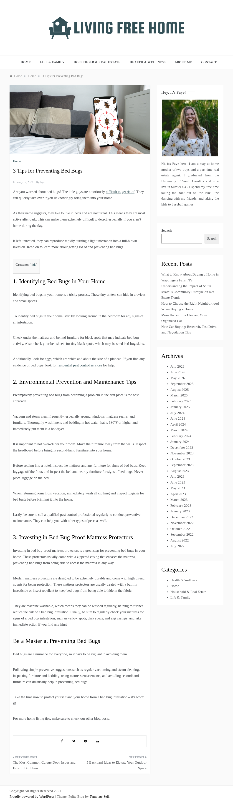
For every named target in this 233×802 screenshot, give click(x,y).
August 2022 (179, 540)
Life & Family (52, 62)
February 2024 (180, 436)
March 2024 (179, 430)
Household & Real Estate (97, 62)
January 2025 (180, 407)
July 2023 (177, 476)
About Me (183, 62)
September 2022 (182, 534)
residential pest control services (80, 365)
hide (33, 264)
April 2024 (178, 424)
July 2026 (177, 366)
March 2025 (179, 395)
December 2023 (181, 447)
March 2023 (179, 499)
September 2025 (182, 384)
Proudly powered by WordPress (32, 796)
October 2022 (180, 529)
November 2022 (182, 523)
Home (26, 62)
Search (166, 230)
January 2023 (180, 511)
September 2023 (182, 465)
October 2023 (180, 459)
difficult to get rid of (120, 192)
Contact (209, 62)
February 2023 (180, 505)
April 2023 (178, 494)
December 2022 (181, 517)
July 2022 (177, 546)
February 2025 (180, 401)
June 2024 (177, 418)
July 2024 (177, 413)
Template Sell (99, 796)
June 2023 (177, 482)
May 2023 (177, 488)
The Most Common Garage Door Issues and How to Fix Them (44, 765)
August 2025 (179, 389)
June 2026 (177, 372)
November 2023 (182, 453)
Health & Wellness (148, 62)
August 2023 (179, 471)
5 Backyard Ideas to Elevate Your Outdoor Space (116, 765)
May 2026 (177, 378)
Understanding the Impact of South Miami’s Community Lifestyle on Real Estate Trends (188, 291)
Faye (42, 182)
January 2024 (180, 442)
